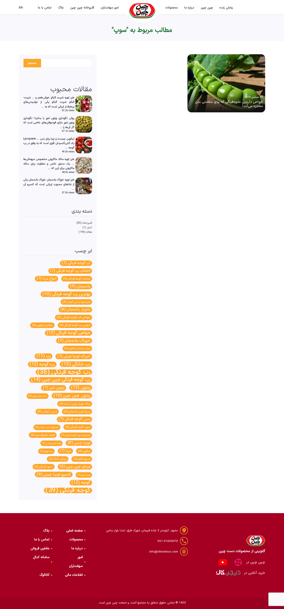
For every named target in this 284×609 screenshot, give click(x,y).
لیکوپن (84, 451)
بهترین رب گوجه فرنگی (66, 294)
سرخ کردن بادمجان (77, 411)
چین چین (207, 7)
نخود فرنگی (43, 467)
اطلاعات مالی (74, 575)
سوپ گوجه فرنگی (77, 427)
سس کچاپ (47, 411)
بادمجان (80, 286)
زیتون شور (53, 387)
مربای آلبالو (81, 459)
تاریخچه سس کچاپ (76, 302)
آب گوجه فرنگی (76, 263)
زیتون (80, 387)
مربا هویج (46, 451)
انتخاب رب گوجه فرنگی (70, 270)
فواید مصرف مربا (43, 435)
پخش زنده (226, 7)
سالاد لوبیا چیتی (37, 396)
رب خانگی (75, 364)
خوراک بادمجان (74, 340)
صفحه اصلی (74, 530)
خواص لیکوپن (42, 325)
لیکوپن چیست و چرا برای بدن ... (55, 139)
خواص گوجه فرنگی (68, 333)
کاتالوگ (44, 575)
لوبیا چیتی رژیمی (51, 443)
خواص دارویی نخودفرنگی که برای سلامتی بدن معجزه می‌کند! (229, 104)
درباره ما (189, 7)
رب (43, 356)
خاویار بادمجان (75, 309)
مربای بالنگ (58, 459)
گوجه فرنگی (68, 490)
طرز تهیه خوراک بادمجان (61, 180)
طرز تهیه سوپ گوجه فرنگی (75, 435)
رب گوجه (42, 364)
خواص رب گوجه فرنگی (74, 325)
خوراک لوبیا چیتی (73, 356)
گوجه (80, 482)
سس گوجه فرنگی (74, 419)
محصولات (171, 7)
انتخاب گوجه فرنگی (76, 279)
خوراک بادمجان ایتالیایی (77, 348)
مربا (65, 451)
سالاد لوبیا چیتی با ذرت (74, 404)
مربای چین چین (74, 466)
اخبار (89, 227)
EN (21, 7)
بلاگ (61, 7)
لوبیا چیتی (78, 443)
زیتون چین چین (71, 395)
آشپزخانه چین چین (82, 7)
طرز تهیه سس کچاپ (47, 427)
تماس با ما (44, 7)
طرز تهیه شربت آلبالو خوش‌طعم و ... (53, 97)
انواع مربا (46, 278)
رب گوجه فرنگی (63, 372)
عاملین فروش (40, 548)
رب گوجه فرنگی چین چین (60, 380)
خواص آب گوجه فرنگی (73, 317)
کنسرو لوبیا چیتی (54, 474)
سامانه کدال (41, 557)
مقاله (89, 232)
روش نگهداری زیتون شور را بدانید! (54, 118)
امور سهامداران (110, 7)
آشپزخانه (87, 223)
